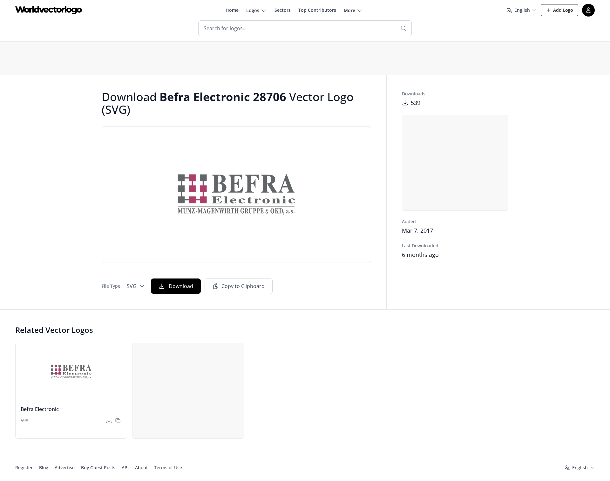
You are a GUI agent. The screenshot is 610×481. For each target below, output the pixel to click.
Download (181, 286)
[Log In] (588, 10)
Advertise (65, 467)
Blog (43, 467)
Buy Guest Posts (98, 467)
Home (232, 10)
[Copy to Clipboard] (118, 420)
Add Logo (563, 10)
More (349, 10)
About (141, 467)
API (125, 467)
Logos (252, 10)
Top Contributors (317, 10)
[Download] (109, 420)
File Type (111, 286)
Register (24, 467)
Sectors (282, 10)
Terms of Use (168, 467)
